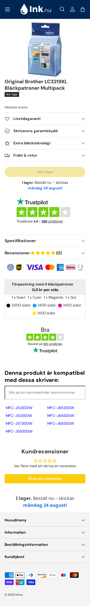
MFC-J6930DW (60, 415)
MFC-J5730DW (19, 423)
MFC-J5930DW (19, 431)
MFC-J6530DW (60, 407)
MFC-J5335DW (19, 415)
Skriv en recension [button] (45, 478)
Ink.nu (19, 595)
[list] (45, 49)
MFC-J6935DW (60, 423)
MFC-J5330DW (19, 407)
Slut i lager (45, 172)
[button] (83, 9)
